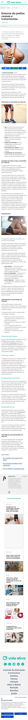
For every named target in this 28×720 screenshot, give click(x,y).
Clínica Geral (15, 7)
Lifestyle (14, 682)
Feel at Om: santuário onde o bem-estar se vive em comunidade (13, 557)
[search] (25, 2)
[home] (14, 2)
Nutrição (14, 687)
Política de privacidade (21, 697)
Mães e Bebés (14, 685)
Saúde (8, 7)
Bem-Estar (9, 504)
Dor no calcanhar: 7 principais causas (13, 468)
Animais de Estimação (14, 670)
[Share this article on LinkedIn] (22, 68)
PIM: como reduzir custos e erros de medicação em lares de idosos (13, 580)
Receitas (14, 690)
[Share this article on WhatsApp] (14, 68)
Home (2, 7)
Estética (14, 676)
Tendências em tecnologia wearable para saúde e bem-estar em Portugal (13, 509)
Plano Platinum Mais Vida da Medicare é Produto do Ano (13, 604)
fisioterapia (13, 343)
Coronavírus (14, 673)
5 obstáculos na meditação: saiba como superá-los (13, 628)
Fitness (14, 679)
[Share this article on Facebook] (6, 68)
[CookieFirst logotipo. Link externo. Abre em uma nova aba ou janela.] (1, 698)
